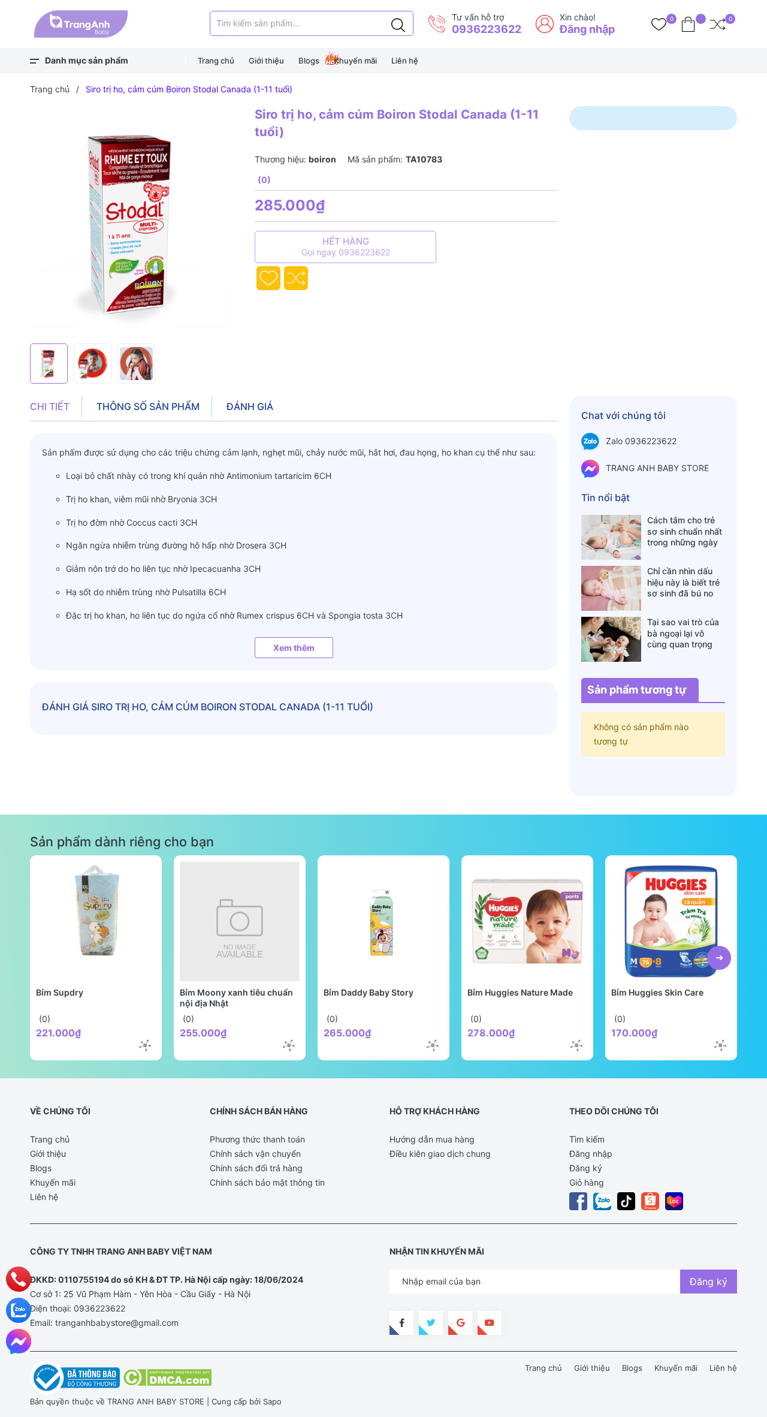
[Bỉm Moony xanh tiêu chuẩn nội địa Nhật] (240, 921)
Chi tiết (50, 406)
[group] (136, 221)
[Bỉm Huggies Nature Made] (527, 921)
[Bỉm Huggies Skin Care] (671, 921)
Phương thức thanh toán (257, 1139)
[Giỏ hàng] (688, 24)
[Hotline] (19, 1279)
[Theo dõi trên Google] (460, 1323)
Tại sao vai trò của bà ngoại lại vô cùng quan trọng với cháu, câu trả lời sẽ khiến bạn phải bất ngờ (685, 633)
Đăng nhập (587, 29)
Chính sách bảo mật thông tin (267, 1182)
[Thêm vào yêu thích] (268, 278)
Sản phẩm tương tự (637, 689)
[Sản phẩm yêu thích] (658, 24)
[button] (719, 958)
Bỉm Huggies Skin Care (657, 992)
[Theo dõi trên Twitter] (431, 1323)
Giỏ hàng (586, 1182)
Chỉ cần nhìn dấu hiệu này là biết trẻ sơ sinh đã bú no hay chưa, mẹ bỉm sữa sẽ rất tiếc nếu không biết (684, 582)
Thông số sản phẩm (148, 406)
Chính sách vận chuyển (255, 1153)
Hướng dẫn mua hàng (432, 1139)
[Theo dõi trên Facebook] (401, 1323)
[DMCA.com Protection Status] (167, 1377)
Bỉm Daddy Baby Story (368, 992)
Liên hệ (404, 60)
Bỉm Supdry (59, 992)
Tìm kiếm (587, 1139)
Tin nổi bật (605, 498)
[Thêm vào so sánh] (296, 278)
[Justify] (398, 23)
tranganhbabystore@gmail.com (117, 1322)
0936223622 (486, 29)
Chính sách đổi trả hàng (256, 1168)
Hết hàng (345, 246)
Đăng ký (585, 1168)
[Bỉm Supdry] (96, 921)
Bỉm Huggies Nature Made (520, 992)
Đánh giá (250, 406)
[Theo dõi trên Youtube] (490, 1323)
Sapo (272, 1401)
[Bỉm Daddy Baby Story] (383, 921)
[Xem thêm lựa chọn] (145, 1045)
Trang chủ (216, 60)
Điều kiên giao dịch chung (440, 1153)
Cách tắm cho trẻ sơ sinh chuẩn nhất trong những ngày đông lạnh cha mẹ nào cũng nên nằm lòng (684, 531)
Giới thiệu (266, 60)
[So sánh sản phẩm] (717, 24)
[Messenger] (18, 1341)
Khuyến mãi (355, 60)
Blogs (308, 60)
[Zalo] (18, 1310)
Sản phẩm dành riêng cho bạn (122, 841)
